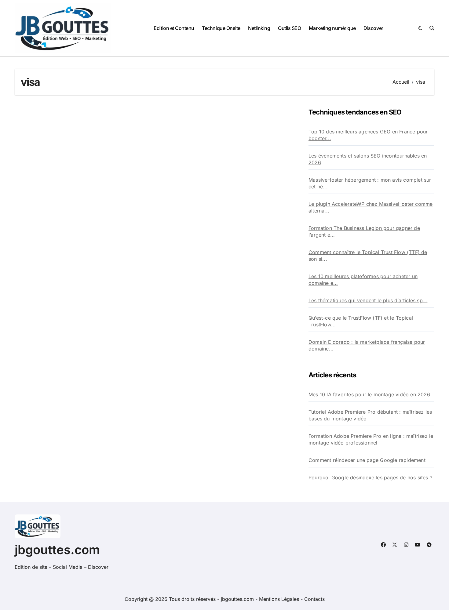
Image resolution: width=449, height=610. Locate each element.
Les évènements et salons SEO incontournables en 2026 (367, 159)
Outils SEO (289, 28)
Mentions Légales (280, 599)
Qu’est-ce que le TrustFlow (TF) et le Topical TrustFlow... (360, 321)
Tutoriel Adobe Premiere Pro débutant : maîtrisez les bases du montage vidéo (370, 415)
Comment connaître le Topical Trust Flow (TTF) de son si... (367, 255)
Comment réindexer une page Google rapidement (366, 460)
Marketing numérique (332, 28)
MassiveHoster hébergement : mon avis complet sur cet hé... (369, 183)
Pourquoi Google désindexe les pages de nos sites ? (370, 477)
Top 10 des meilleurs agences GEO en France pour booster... (368, 135)
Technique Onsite (221, 28)
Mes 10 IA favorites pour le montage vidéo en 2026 (369, 394)
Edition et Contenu (174, 28)
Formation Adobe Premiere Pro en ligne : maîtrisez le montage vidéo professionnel (370, 439)
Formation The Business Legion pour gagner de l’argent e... (364, 231)
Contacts (314, 599)
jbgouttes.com (57, 549)
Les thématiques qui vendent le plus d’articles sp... (367, 300)
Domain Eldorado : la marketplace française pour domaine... (366, 345)
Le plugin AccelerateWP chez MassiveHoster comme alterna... (370, 207)
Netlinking (259, 28)
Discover (373, 28)
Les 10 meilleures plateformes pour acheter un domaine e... (363, 279)
